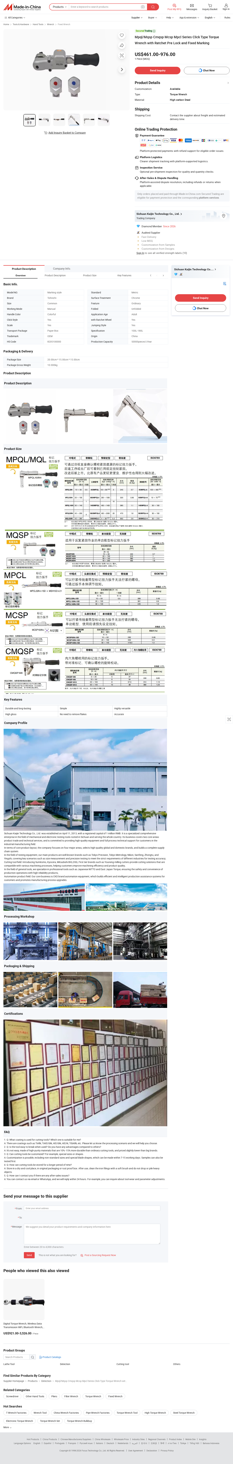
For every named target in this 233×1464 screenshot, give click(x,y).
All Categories (15, 17)
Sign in (226, 9)
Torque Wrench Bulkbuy (79, 1421)
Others (176, 1364)
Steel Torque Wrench (184, 1412)
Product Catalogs (51, 1357)
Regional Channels (156, 1439)
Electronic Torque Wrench (19, 1421)
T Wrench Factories (16, 1412)
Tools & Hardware (21, 24)
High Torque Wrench (155, 1412)
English (36, 1443)
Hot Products (33, 1439)
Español (47, 1443)
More (6, 1427)
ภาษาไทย (172, 1443)
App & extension (187, 17)
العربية (134, 1443)
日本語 (154, 1443)
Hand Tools (38, 24)
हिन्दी (162, 1443)
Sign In (140, 253)
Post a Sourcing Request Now (98, 1255)
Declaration (152, 1450)
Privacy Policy (167, 1450)
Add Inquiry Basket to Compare (67, 133)
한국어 (144, 1443)
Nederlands (123, 1443)
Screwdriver (12, 1396)
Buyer (151, 17)
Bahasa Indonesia (211, 1443)
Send (29, 1255)
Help (168, 17)
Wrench (50, 24)
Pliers (54, 1396)
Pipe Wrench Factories (98, 1412)
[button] (156, 275)
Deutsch (110, 1443)
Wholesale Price (121, 1439)
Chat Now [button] (209, 70)
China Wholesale (102, 1439)
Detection (65, 1364)
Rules (227, 17)
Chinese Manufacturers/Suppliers (76, 1439)
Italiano (99, 1443)
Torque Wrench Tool (127, 1412)
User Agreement (135, 1450)
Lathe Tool (8, 1364)
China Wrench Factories (66, 1412)
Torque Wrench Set (50, 1421)
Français (72, 1443)
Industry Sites (138, 1439)
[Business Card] (224, 283)
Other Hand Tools (35, 1396)
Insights (202, 1439)
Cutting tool (122, 1364)
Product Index (175, 1439)
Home (6, 24)
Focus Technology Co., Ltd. (94, 1450)
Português (59, 1443)
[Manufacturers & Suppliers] (22, 7)
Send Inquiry (157, 70)
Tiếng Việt (194, 1443)
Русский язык (86, 1443)
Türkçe (183, 1443)
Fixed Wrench (64, 24)
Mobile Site (190, 1439)
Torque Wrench (93, 1396)
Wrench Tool (40, 1412)
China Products (50, 1439)
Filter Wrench (71, 1396)
